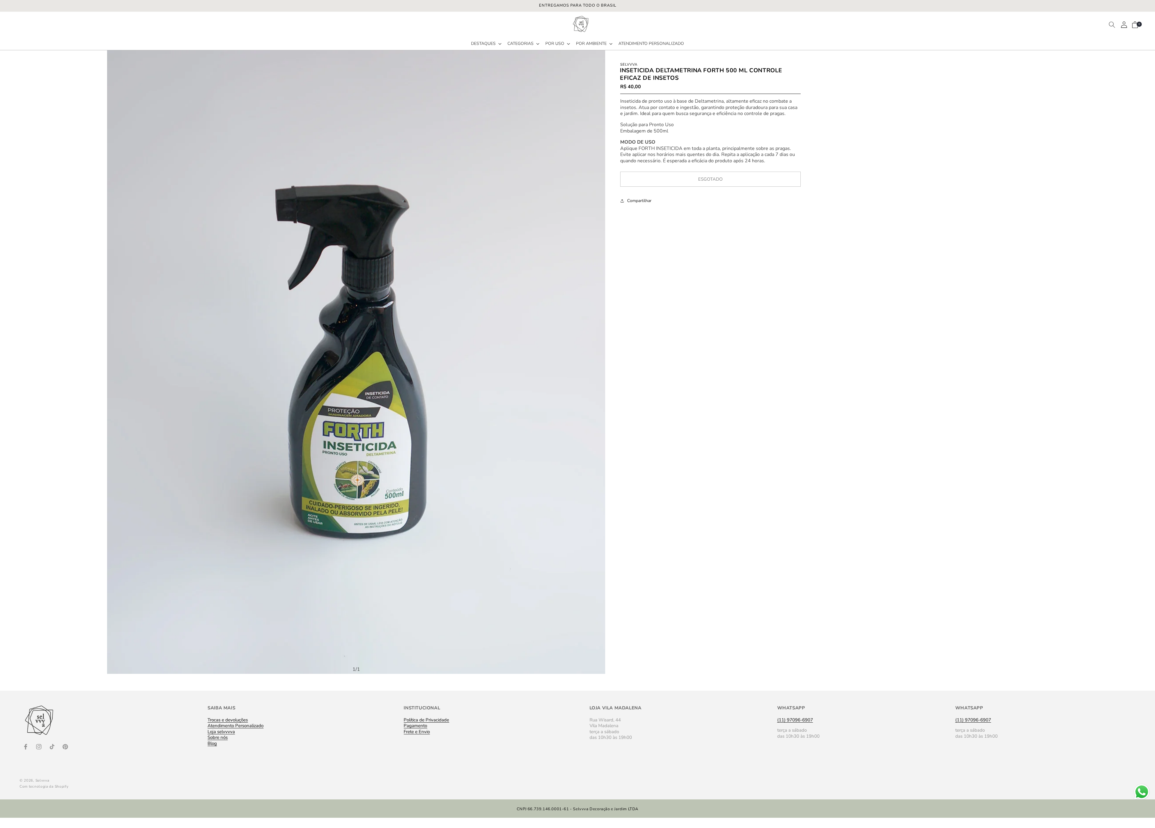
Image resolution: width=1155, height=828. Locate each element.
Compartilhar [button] (639, 201)
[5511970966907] (1142, 799)
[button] (485, 43)
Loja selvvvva (221, 731)
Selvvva (42, 780)
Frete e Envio (417, 731)
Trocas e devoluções (228, 720)
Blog (212, 743)
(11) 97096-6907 (795, 720)
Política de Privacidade (426, 720)
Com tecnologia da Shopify (44, 786)
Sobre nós (218, 737)
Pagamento (415, 725)
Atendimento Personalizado (235, 725)
